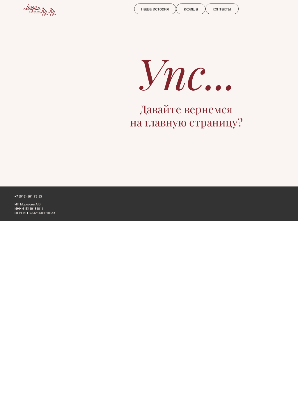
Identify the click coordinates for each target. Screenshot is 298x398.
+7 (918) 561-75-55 (28, 196)
